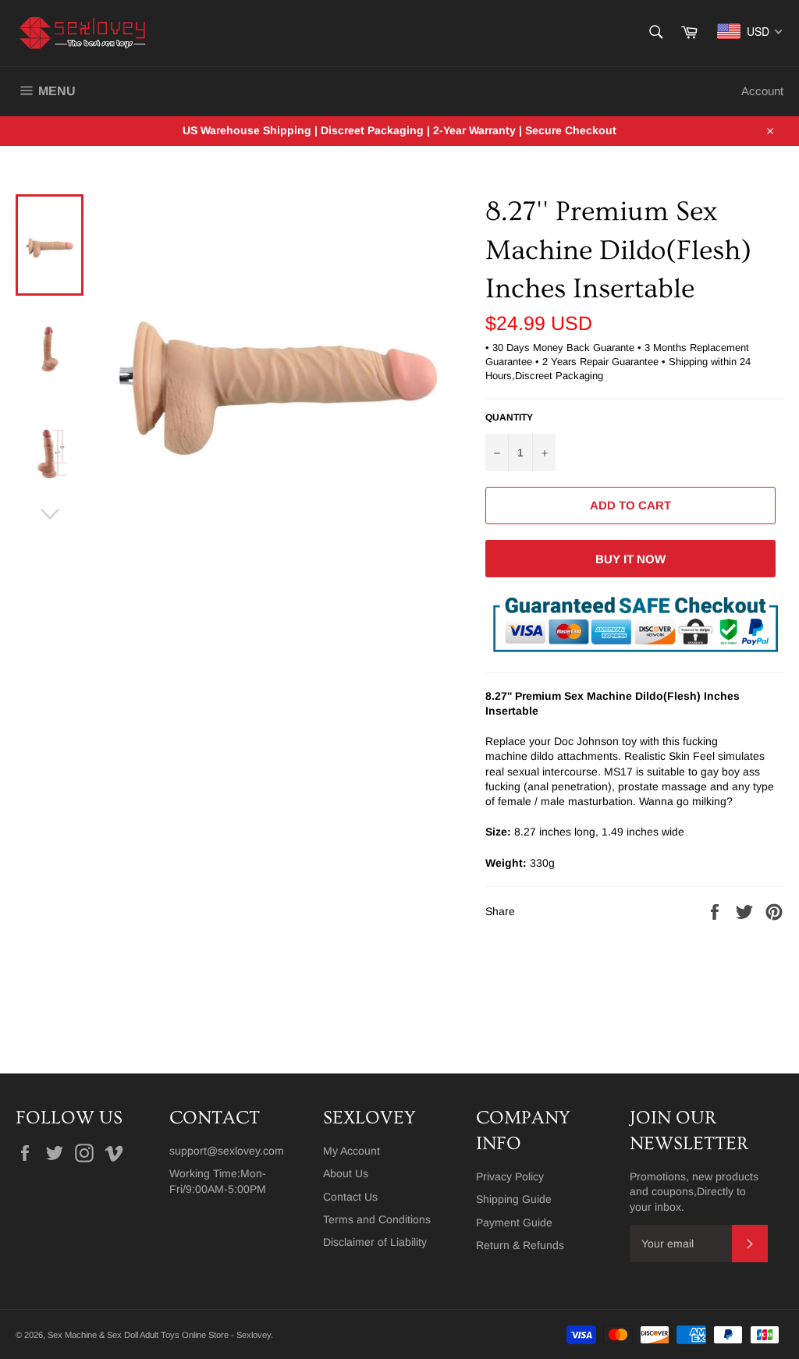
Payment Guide (514, 1222)
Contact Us (350, 1196)
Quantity (509, 417)
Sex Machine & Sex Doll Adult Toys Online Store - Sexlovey (159, 1334)
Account (762, 91)
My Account (351, 1150)
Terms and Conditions (377, 1219)
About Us (345, 1173)
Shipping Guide (514, 1199)
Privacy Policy (510, 1176)
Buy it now (630, 559)
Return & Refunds (520, 1245)
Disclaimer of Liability (375, 1242)
